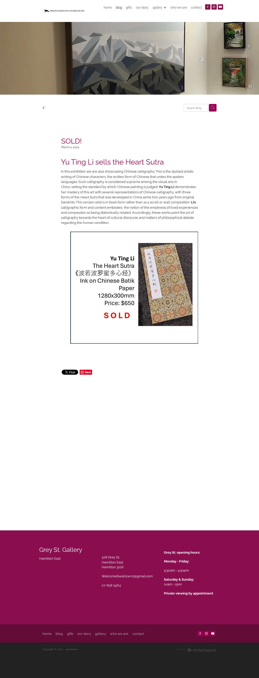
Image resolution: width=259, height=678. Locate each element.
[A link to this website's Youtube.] (220, 7)
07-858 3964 (111, 585)
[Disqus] (129, 447)
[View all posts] (43, 108)
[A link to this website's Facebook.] (207, 7)
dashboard (72, 649)
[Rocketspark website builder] (196, 650)
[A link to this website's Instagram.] (214, 7)
